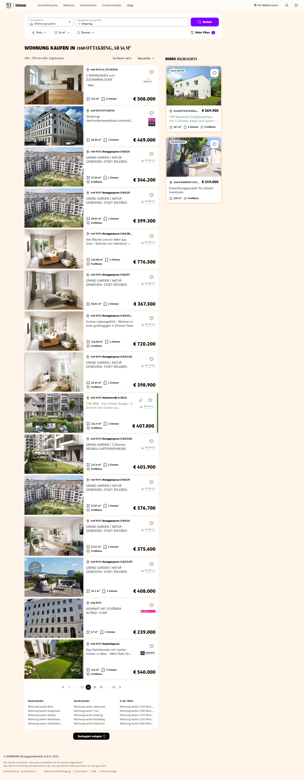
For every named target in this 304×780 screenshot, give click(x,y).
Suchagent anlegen (90, 736)
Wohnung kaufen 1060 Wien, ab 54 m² (137, 723)
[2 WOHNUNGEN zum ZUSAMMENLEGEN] (91, 85)
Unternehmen (88, 5)
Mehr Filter (204, 32)
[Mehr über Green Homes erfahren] (141, 400)
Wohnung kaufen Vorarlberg (89, 719)
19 (94, 687)
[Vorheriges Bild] (30, 85)
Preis (39, 32)
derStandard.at (28, 771)
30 (113, 687)
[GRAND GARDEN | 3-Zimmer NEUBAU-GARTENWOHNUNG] (91, 454)
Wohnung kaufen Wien (40, 706)
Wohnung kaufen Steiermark (89, 706)
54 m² (62, 32)
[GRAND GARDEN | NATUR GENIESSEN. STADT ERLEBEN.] (91, 167)
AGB (94, 771)
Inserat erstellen (112, 5)
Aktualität (144, 58)
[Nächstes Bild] (77, 85)
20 (101, 687)
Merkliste (68, 5)
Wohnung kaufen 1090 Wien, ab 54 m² (137, 710)
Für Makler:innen (268, 5)
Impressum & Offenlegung (57, 771)
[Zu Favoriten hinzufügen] (151, 72)
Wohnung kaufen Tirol (86, 710)
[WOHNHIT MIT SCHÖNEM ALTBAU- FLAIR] (91, 618)
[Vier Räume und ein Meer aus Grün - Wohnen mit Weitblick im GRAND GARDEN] (91, 249)
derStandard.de (11, 771)
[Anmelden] (287, 5)
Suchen (207, 22)
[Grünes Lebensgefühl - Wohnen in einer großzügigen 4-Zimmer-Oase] (91, 331)
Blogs (130, 5)
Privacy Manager (108, 771)
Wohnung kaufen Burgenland (44, 710)
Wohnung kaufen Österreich (89, 723)
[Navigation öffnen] (296, 5)
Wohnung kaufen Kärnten (42, 715)
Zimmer (86, 32)
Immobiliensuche (48, 5)
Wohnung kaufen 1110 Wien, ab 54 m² (137, 715)
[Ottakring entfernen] (79, 24)
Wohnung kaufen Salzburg (88, 715)
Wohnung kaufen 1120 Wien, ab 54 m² (137, 706)
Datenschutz (81, 771)
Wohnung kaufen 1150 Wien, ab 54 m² (137, 719)
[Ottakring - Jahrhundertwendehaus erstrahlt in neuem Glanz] (91, 126)
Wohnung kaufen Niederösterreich (45, 719)
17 (82, 687)
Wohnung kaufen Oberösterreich (45, 723)
